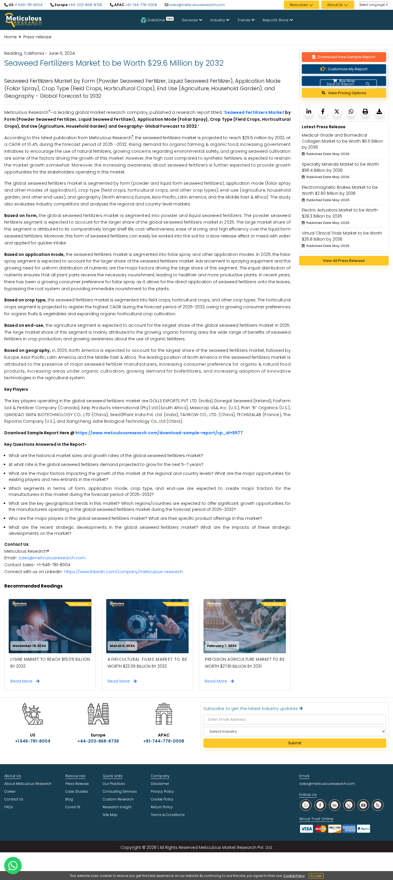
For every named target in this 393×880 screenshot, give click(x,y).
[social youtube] (363, 805)
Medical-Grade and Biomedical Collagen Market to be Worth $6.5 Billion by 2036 (342, 141)
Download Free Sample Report (346, 57)
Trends (244, 20)
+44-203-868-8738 (85, 4)
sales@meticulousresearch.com (197, 4)
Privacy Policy (162, 791)
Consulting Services (120, 791)
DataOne (160, 19)
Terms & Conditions (168, 814)
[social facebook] (320, 805)
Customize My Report (347, 69)
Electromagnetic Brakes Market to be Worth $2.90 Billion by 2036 (340, 190)
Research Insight (117, 807)
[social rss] (377, 805)
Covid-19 (72, 807)
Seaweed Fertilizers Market (254, 112)
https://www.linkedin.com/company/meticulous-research (123, 572)
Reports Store (276, 20)
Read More (23, 681)
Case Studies (76, 791)
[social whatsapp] (305, 805)
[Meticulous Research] (309, 111)
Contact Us (13, 799)
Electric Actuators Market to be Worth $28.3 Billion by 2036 (340, 213)
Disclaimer (160, 783)
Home (10, 37)
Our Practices (114, 783)
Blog (69, 799)
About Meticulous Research (27, 783)
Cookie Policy (294, 875)
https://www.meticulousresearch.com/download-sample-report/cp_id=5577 (159, 433)
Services (190, 20)
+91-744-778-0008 (141, 4)
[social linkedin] (334, 805)
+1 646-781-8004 (28, 4)
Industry (218, 20)
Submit (294, 743)
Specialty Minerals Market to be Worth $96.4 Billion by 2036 (340, 167)
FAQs (8, 807)
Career (10, 791)
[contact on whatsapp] (13, 865)
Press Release (77, 783)
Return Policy (162, 807)
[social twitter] (349, 805)
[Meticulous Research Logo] (23, 19)
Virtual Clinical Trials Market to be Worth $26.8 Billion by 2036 (342, 236)
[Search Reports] (367, 84)
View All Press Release (344, 260)
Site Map (110, 814)
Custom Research (118, 799)
